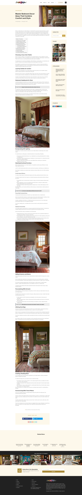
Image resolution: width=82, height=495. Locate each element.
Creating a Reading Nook (20, 51)
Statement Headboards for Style (21, 42)
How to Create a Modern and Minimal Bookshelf (36, 444)
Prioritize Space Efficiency (21, 45)
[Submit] (63, 36)
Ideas (39, 409)
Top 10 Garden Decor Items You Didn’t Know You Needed (60, 95)
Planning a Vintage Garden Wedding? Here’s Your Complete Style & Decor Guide (60, 70)
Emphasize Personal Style (21, 47)
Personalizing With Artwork (20, 49)
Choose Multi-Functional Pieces (22, 46)
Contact (52, 2)
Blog (48, 2)
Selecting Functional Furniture (21, 44)
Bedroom (29, 409)
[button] (55, 2)
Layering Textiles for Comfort (21, 41)
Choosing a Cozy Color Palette (21, 40)
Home (41, 2)
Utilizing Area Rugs (19, 50)
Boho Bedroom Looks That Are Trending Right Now (62, 445)
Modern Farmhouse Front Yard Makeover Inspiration (28, 445)
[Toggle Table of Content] (26, 39)
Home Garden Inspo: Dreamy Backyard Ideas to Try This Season (60, 80)
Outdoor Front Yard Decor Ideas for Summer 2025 (19, 444)
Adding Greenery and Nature (21, 48)
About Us (44, 2)
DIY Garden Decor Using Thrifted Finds (53, 444)
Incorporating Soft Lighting (21, 43)
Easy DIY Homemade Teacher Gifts (45, 444)
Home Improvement (18, 10)
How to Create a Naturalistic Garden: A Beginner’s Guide (60, 75)
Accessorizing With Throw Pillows (22, 52)
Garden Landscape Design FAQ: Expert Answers (60, 85)
